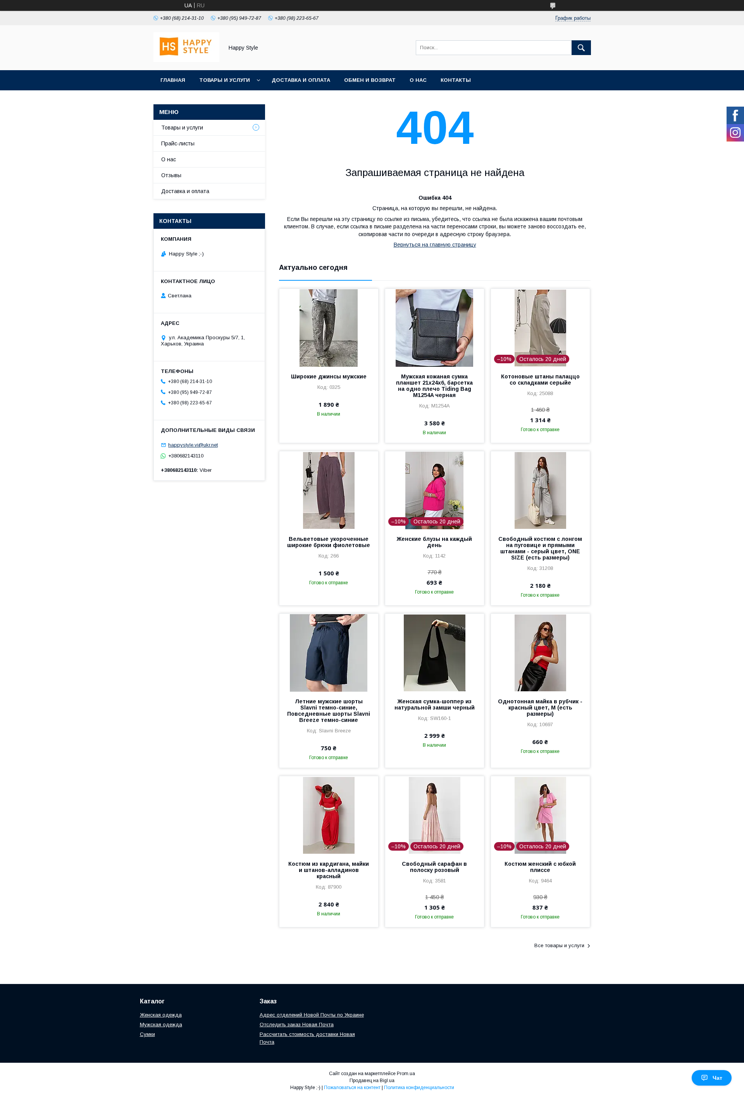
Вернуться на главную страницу (435, 245)
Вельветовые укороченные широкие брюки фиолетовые (328, 542)
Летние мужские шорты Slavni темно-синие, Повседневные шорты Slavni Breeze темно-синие (328, 710)
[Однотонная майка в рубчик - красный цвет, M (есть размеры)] (540, 652)
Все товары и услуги (559, 945)
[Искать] (581, 47)
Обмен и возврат (370, 80)
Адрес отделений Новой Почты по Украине (312, 1015)
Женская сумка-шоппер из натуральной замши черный (434, 704)
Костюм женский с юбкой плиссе (540, 867)
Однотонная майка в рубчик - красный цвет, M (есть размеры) (540, 707)
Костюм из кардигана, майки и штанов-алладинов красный (328, 870)
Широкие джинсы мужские (329, 376)
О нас (418, 80)
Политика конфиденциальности (419, 1087)
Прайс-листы (178, 143)
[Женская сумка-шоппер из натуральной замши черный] (434, 652)
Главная (172, 80)
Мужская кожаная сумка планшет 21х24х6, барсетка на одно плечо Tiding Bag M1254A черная (434, 385)
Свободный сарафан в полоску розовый (434, 867)
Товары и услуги (224, 80)
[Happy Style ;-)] (186, 60)
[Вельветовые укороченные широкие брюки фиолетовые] (328, 490)
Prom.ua (406, 1073)
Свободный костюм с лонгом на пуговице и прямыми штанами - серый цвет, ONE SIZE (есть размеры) (540, 548)
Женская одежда (161, 1015)
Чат (717, 1078)
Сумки (147, 1034)
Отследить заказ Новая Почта (297, 1024)
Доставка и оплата (301, 80)
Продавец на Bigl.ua (372, 1080)
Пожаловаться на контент (352, 1087)
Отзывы (171, 175)
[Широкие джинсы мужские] (328, 327)
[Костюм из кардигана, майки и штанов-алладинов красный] (328, 815)
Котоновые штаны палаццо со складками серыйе (540, 379)
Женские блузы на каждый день (434, 542)
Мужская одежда (161, 1024)
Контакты (456, 80)
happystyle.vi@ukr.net (193, 445)
